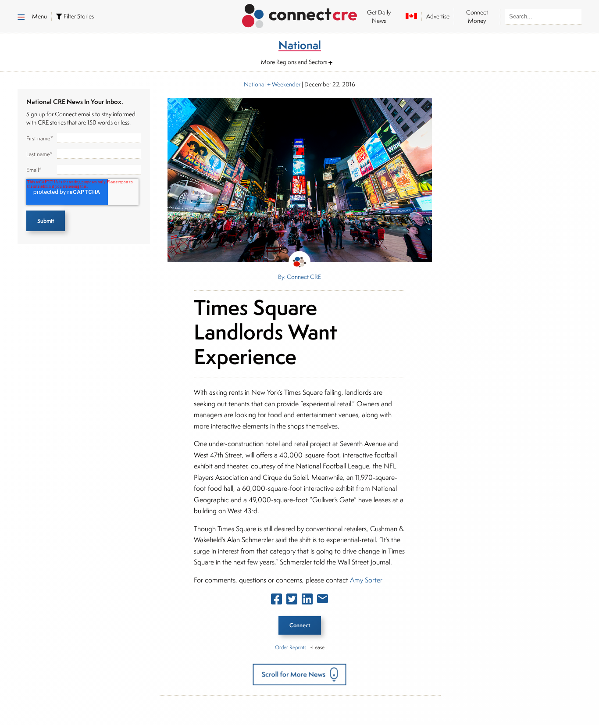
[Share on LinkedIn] (307, 601)
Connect (299, 625)
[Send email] (322, 600)
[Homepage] (299, 14)
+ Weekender (283, 84)
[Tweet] (291, 601)
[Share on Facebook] (276, 601)
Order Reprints (290, 647)
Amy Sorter (366, 580)
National (255, 84)
